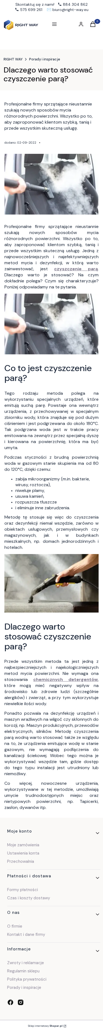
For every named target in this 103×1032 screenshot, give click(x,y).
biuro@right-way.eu (70, 9)
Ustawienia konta (23, 853)
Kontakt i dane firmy (26, 934)
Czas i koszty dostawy (28, 898)
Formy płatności (22, 889)
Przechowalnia (20, 861)
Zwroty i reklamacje (25, 963)
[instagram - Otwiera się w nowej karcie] (20, 1002)
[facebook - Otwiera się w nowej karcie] (10, 1002)
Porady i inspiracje (44, 59)
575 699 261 (31, 9)
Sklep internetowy (45, 1026)
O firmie (14, 926)
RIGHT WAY (13, 59)
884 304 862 (75, 4)
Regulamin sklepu (23, 971)
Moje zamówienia (23, 845)
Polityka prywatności (26, 979)
